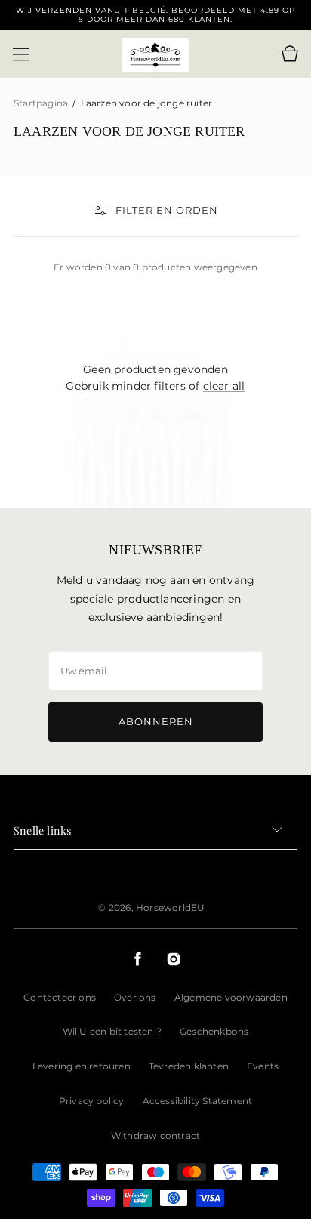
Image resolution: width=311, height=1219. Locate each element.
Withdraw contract (155, 1135)
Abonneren (156, 721)
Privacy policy (92, 1100)
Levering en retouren (81, 1066)
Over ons (135, 997)
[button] (21, 54)
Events (263, 1066)
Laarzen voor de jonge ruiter (147, 103)
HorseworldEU (170, 907)
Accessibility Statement (198, 1100)
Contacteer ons (59, 997)
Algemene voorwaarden (231, 997)
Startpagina (42, 103)
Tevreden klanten (189, 1066)
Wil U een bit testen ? (112, 1031)
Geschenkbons (214, 1031)
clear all (224, 386)
